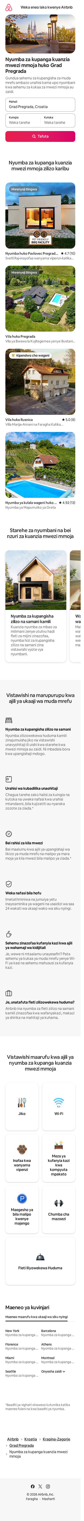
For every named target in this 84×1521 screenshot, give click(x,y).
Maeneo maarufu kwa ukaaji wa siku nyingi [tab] (36, 1317)
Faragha (32, 1499)
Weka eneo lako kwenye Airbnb (47, 7)
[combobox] (40, 106)
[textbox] (23, 122)
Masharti (48, 1499)
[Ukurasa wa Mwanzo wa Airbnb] (8, 7)
